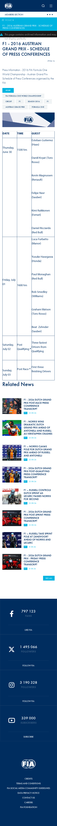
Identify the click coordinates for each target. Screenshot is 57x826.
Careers (28, 802)
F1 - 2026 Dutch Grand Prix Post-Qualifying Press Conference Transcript (37, 473)
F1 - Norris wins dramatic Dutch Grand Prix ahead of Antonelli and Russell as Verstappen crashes (38, 427)
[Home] (13, 6)
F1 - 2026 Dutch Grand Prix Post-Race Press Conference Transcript (37, 404)
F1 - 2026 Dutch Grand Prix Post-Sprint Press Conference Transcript (37, 516)
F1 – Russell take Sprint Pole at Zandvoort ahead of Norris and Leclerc (38, 538)
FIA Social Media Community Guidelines (28, 788)
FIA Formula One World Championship (23, 96)
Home (8, 20)
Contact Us (28, 797)
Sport (8, 90)
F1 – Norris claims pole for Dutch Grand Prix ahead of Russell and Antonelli (38, 451)
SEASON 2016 (34, 101)
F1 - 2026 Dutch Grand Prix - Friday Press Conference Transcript (37, 560)
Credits (28, 778)
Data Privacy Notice (28, 792)
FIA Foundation (28, 807)
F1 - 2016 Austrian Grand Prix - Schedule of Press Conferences (28, 27)
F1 (20, 101)
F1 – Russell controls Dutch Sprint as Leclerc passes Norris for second (37, 494)
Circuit (9, 101)
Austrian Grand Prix (15, 107)
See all (48, 578)
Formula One (38, 107)
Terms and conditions (28, 783)
